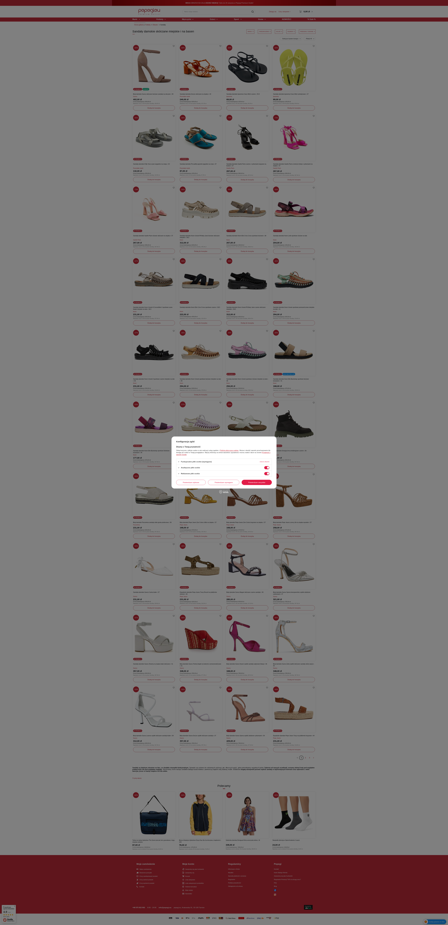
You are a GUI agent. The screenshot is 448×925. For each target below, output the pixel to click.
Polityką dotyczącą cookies (229, 450)
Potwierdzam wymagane (224, 482)
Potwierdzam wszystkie (256, 482)
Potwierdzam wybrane (191, 482)
